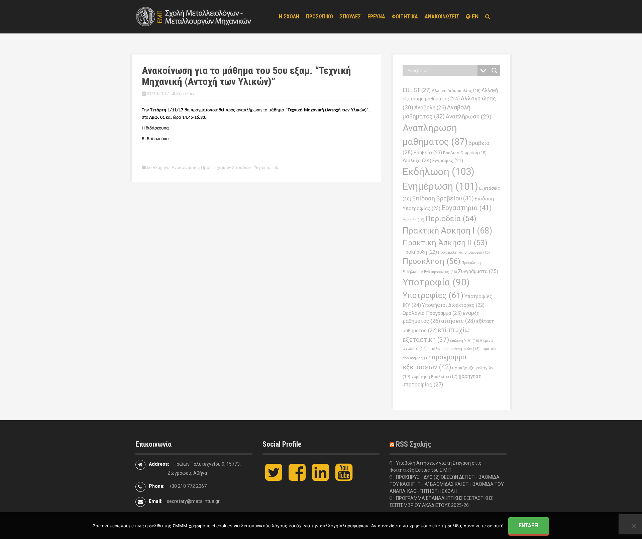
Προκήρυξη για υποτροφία (464, 252)
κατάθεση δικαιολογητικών (453, 349)
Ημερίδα (413, 220)
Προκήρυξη (420, 252)
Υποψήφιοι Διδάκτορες (453, 305)
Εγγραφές (447, 160)
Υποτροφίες (433, 295)
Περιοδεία (450, 218)
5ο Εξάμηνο (158, 167)
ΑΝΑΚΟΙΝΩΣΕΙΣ (442, 16)
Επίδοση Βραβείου (443, 198)
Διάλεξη (417, 161)
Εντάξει (528, 525)
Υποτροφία (436, 282)
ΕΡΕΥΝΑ (376, 16)
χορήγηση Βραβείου (434, 376)
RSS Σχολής (413, 444)
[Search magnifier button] (494, 70)
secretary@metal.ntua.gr (193, 501)
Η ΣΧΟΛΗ (289, 16)
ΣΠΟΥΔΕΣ (350, 16)
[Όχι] (633, 525)
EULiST (417, 90)
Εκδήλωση (438, 171)
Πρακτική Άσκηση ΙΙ (445, 242)
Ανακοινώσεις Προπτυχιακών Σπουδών (211, 167)
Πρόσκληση (431, 261)
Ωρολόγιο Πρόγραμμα (432, 313)
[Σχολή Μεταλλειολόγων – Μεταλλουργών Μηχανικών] (193, 16)
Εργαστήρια (466, 208)
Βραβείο (428, 153)
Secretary (185, 93)
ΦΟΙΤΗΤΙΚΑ (405, 16)
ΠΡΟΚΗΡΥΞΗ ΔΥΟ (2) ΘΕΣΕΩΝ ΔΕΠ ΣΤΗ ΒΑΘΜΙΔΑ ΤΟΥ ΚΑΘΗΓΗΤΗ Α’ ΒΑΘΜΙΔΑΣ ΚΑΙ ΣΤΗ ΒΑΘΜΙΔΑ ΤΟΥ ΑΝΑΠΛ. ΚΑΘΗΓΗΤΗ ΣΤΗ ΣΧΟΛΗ (447, 484)
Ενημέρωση (440, 186)
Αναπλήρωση (469, 116)
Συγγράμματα (478, 271)
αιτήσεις (458, 321)
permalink (268, 167)
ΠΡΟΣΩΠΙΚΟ (319, 16)
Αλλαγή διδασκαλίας (456, 90)
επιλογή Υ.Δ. (464, 340)
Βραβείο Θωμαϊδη (465, 152)
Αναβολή (430, 107)
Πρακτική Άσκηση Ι (447, 231)
